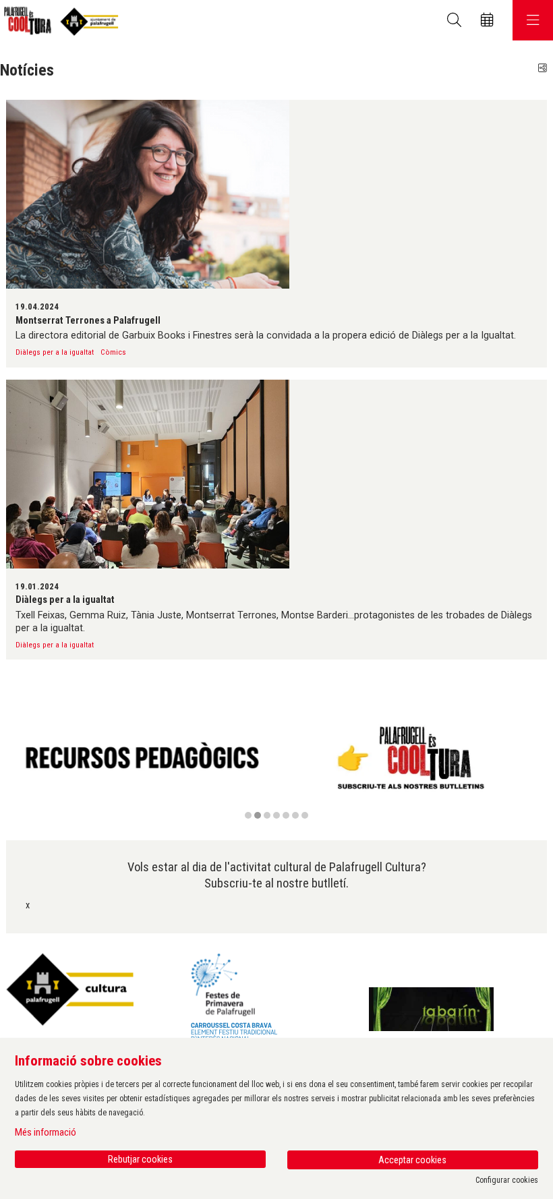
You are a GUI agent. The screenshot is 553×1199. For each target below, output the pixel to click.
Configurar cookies (506, 1180)
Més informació (45, 1132)
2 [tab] (257, 815)
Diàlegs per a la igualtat (55, 352)
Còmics (113, 352)
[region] (276, 766)
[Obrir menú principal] (533, 20)
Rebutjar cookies (140, 1159)
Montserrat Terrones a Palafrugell (88, 320)
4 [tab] (276, 815)
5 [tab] (286, 815)
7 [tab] (304, 815)
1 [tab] (248, 815)
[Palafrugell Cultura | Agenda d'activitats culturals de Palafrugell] (59, 20)
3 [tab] (267, 815)
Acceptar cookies (412, 1159)
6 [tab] (295, 815)
